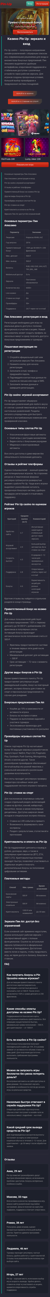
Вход (30, 4)
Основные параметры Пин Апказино (20, 174)
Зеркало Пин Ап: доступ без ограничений (22, 214)
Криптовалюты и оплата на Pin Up (19, 210)
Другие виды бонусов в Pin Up (17, 196)
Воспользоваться (25, 32)
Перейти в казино (25, 93)
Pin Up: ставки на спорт (14, 205)
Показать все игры (25, 165)
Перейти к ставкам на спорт (25, 101)
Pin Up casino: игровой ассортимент (19, 183)
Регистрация (42, 4)
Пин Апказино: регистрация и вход (19, 178)
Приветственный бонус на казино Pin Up (22, 192)
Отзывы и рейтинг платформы (17, 187)
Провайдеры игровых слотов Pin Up (20, 201)
